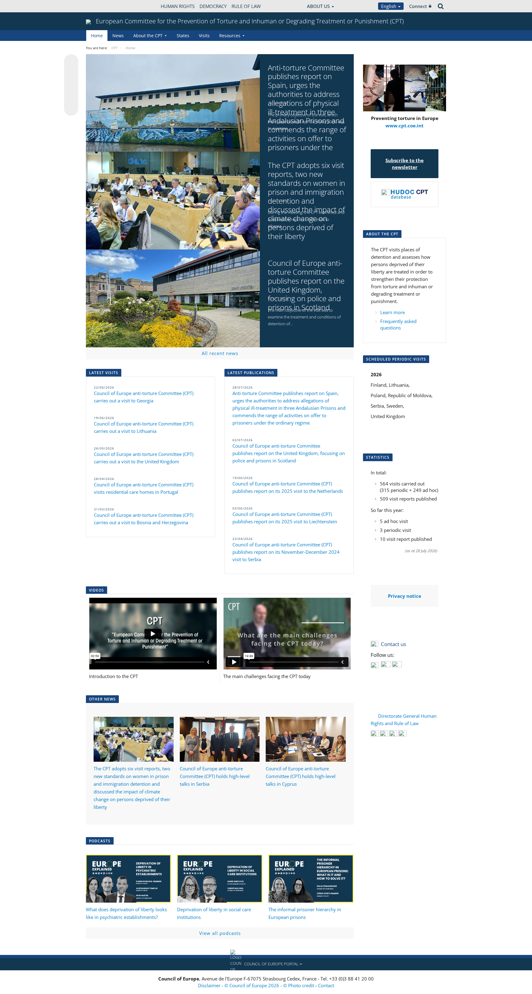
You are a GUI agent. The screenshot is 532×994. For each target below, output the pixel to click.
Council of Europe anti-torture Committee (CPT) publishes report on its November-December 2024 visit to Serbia (286, 551)
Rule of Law (246, 6)
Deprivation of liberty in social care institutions (214, 913)
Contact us (393, 644)
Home (97, 35)
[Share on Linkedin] (71, 97)
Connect (418, 6)
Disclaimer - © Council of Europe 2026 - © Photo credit (256, 985)
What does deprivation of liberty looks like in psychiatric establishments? (126, 913)
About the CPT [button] (148, 35)
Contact (326, 985)
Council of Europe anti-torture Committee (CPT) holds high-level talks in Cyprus (301, 776)
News (118, 35)
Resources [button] (229, 35)
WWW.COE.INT (101, 6)
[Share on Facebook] (71, 85)
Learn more (392, 312)
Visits (204, 35)
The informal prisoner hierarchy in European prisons (304, 913)
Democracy (213, 6)
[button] (266, 964)
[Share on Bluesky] (71, 61)
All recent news (220, 353)
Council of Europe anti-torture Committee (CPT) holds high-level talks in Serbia (215, 776)
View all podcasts (220, 933)
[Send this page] (71, 108)
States (183, 35)
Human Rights (178, 6)
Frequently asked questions (398, 324)
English (389, 6)
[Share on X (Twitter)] (71, 73)
